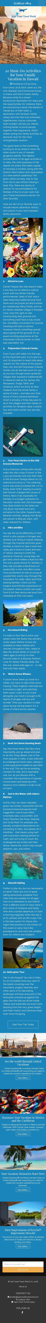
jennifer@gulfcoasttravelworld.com (24, 1297)
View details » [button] (23, 1078)
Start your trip (23, 1270)
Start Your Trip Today (23, 1024)
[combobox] (23, 1264)
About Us (23, 1286)
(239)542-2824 (22, 3)
